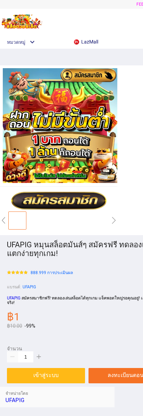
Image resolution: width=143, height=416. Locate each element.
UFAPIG (29, 287)
